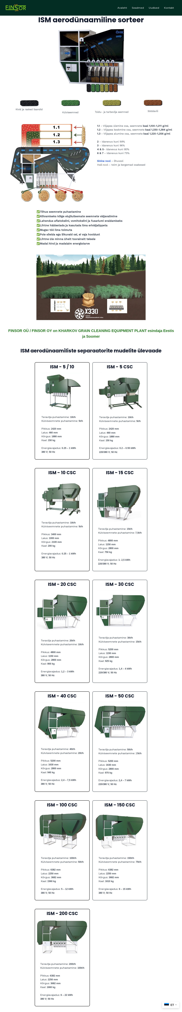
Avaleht (122, 7)
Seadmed (138, 7)
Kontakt (169, 7)
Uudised (154, 7)
